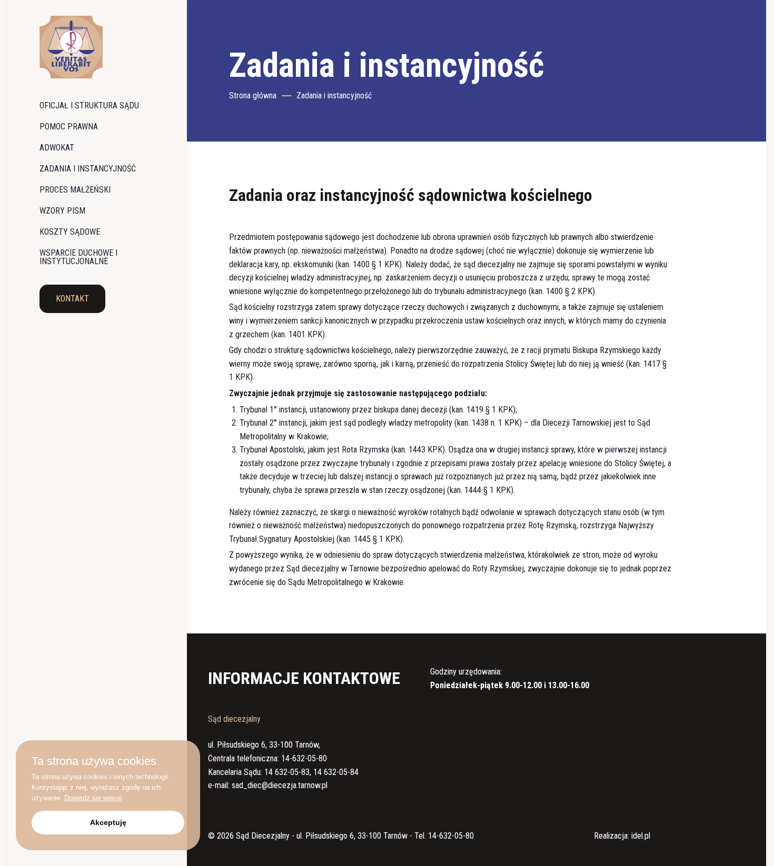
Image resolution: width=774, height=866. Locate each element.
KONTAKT (72, 299)
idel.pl (640, 836)
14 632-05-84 (336, 772)
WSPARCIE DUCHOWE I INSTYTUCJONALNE (78, 257)
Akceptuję (108, 822)
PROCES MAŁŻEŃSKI (75, 190)
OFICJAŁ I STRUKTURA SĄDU (89, 105)
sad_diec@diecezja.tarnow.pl (280, 785)
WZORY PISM (62, 211)
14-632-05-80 (304, 758)
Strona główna (252, 95)
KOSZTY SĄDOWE (69, 232)
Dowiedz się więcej (93, 798)
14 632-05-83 (287, 772)
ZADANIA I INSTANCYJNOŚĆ (87, 169)
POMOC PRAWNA (68, 127)
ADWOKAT (56, 148)
